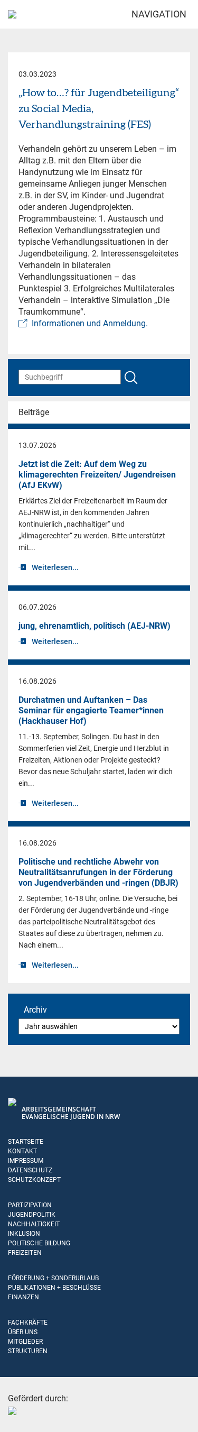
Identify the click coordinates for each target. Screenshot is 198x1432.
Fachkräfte (28, 1322)
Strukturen (28, 1351)
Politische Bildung (39, 1243)
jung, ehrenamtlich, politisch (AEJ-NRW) (94, 626)
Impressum (25, 1160)
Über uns (22, 1332)
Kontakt (22, 1151)
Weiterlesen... (55, 567)
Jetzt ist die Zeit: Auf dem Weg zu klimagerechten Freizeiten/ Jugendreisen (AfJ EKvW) (97, 474)
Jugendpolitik (31, 1214)
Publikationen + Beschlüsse (54, 1287)
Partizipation (30, 1205)
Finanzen (23, 1297)
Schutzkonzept (34, 1179)
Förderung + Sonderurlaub (53, 1278)
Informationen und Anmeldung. (90, 323)
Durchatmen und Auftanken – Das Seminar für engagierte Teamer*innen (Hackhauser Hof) (91, 710)
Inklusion (24, 1233)
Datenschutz (30, 1170)
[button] (19, 1413)
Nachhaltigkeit (34, 1224)
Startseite (25, 1141)
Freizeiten (25, 1252)
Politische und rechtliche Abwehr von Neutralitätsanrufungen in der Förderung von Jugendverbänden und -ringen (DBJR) (98, 872)
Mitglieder (25, 1341)
